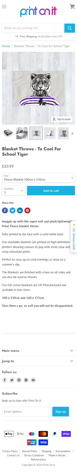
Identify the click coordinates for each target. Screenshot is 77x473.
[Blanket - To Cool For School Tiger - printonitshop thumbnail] (8, 133)
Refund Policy (30, 451)
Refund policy (38, 459)
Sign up (60, 411)
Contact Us (13, 455)
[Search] (69, 28)
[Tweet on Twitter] (12, 210)
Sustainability (63, 451)
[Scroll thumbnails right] (71, 133)
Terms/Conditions (34, 455)
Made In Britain (57, 455)
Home (6, 46)
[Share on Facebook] (5, 210)
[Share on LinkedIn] (20, 210)
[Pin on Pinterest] (27, 210)
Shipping (46, 451)
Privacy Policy (10, 451)
